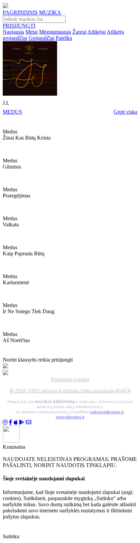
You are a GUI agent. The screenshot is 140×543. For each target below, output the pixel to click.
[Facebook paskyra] (10, 422)
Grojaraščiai (41, 38)
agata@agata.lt (70, 416)
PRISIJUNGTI (19, 26)
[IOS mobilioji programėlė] (16, 422)
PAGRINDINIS (20, 12)
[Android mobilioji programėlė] (21, 422)
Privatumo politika (70, 380)
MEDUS (12, 112)
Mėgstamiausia (55, 32)
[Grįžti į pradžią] (5, 6)
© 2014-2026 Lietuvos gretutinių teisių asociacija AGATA (70, 391)
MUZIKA (50, 12)
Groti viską (125, 112)
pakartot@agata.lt (107, 411)
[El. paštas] (28, 422)
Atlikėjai (96, 32)
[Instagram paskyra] (5, 422)
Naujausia (13, 32)
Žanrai (79, 32)
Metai (31, 32)
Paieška (64, 38)
